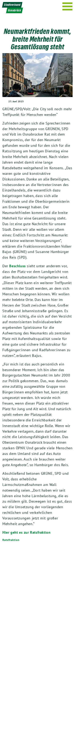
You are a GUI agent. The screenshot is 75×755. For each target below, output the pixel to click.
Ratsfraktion (11, 540)
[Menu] (67, 6)
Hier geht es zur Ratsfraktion (26, 532)
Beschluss (17, 266)
